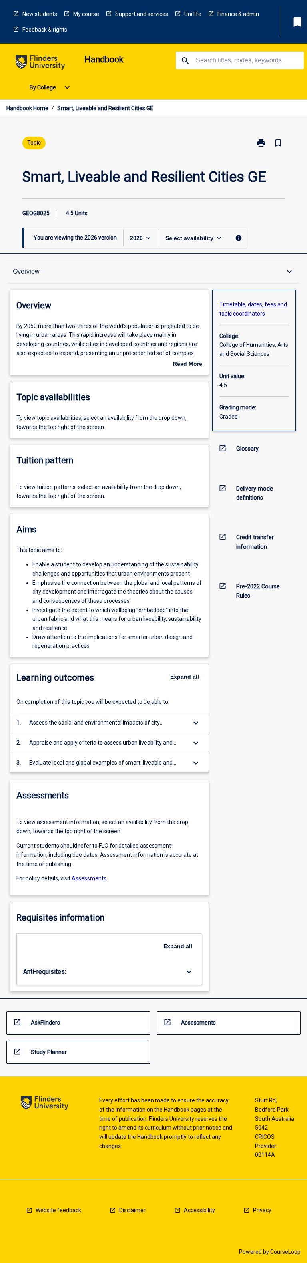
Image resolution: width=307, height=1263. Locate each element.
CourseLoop (285, 1252)
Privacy (262, 1210)
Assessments (89, 878)
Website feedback (58, 1210)
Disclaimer (132, 1210)
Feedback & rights (44, 29)
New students (39, 14)
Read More (187, 365)
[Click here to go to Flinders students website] (40, 63)
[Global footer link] (44, 1104)
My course (86, 14)
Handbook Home (27, 108)
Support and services (141, 14)
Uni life (192, 14)
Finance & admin (238, 14)
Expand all (184, 676)
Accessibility (199, 1210)
